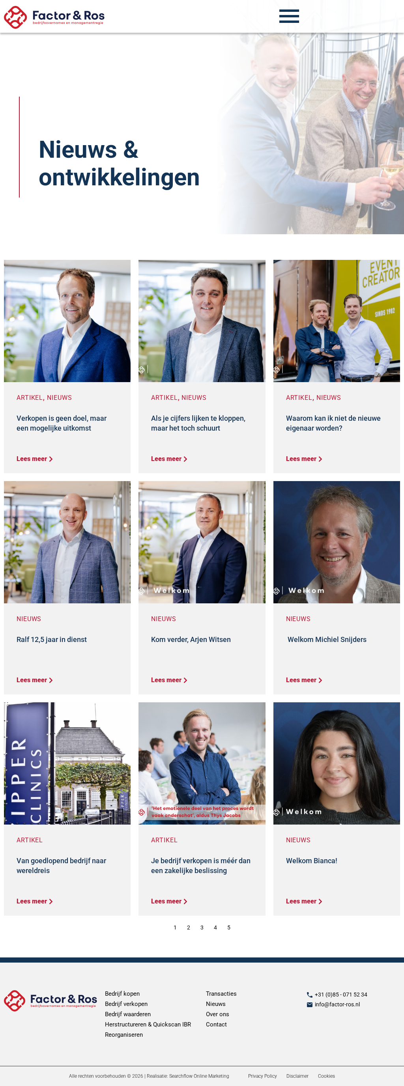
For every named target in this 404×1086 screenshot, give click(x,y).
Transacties (221, 993)
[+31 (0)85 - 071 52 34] (309, 995)
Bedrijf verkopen (126, 1004)
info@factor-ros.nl (337, 1004)
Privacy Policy (262, 1076)
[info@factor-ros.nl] (309, 1005)
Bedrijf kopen (122, 993)
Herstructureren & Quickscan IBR (148, 1024)
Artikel (30, 397)
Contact (216, 1024)
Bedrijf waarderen (128, 1014)
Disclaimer (297, 1076)
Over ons (217, 1014)
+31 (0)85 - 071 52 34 (341, 994)
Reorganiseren (124, 1034)
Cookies (326, 1076)
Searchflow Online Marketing (199, 1076)
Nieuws (59, 397)
